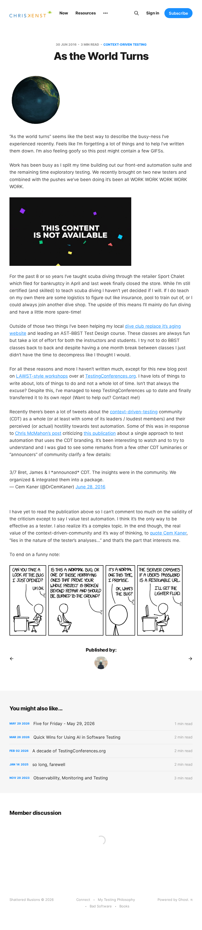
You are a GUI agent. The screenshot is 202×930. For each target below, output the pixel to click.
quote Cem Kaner (168, 533)
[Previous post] (13, 659)
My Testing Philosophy (116, 899)
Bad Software (101, 906)
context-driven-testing (134, 411)
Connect (83, 899)
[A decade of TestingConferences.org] (101, 751)
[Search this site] (136, 13)
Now (63, 12)
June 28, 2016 (90, 486)
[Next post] (189, 659)
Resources (85, 12)
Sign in (152, 12)
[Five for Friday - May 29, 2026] (101, 723)
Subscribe (178, 13)
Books (124, 906)
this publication (100, 433)
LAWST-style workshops (42, 376)
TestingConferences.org (110, 376)
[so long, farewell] (101, 764)
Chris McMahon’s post (38, 433)
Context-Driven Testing (125, 44)
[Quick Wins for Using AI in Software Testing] (101, 737)
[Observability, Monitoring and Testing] (101, 778)
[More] (105, 13)
